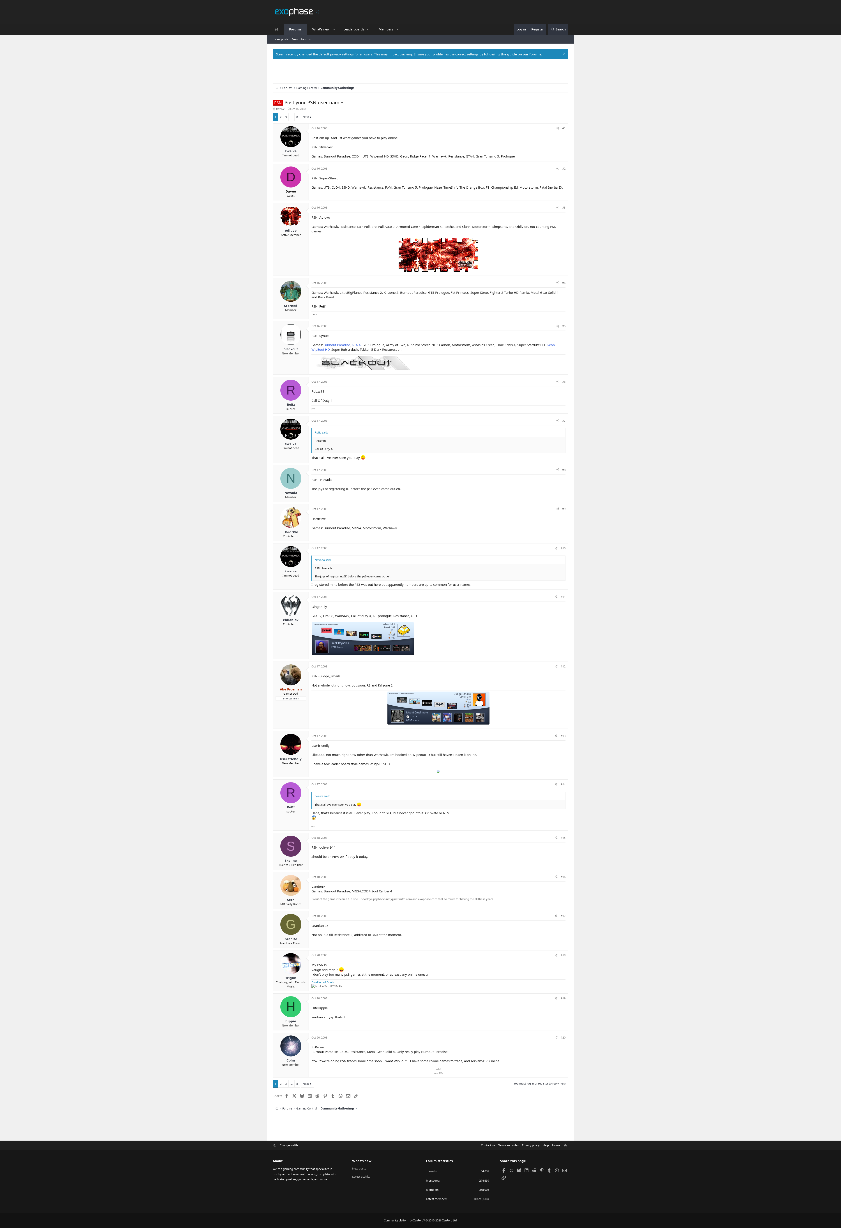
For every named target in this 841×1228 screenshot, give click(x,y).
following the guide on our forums (512, 54)
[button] (334, 29)
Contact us (488, 1145)
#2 (563, 168)
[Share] (558, 128)
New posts (281, 39)
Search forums (301, 39)
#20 (563, 1037)
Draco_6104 (481, 1199)
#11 (563, 597)
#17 (563, 916)
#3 (563, 207)
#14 (563, 784)
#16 (563, 877)
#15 (563, 838)
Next (306, 117)
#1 (563, 128)
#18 (563, 955)
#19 (563, 998)
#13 (563, 736)
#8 (563, 470)
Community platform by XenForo (420, 1220)
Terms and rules (508, 1145)
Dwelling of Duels (322, 982)
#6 (563, 382)
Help (546, 1145)
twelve (280, 109)
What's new (321, 29)
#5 (563, 326)
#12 (563, 666)
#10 (563, 548)
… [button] (291, 117)
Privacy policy (531, 1145)
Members (386, 29)
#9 (563, 509)
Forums (295, 29)
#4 (563, 283)
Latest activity (361, 1176)
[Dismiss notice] (563, 54)
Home (556, 1145)
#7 (563, 421)
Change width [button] (289, 1145)
